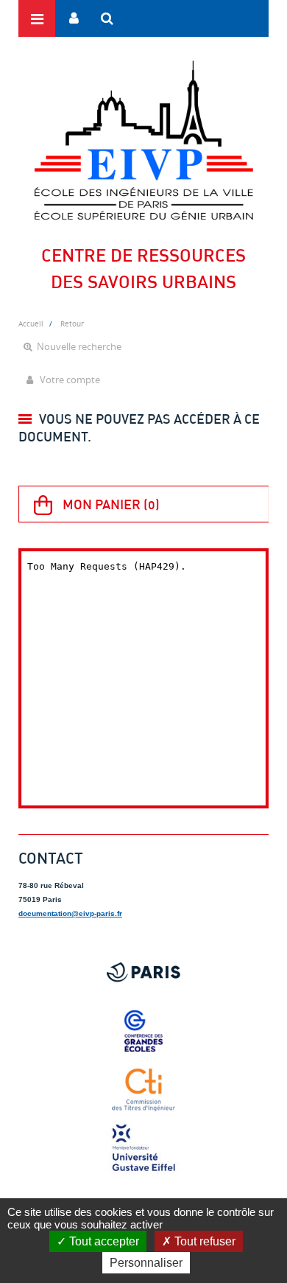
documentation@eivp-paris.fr (70, 913)
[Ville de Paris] (143, 972)
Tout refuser (203, 1241)
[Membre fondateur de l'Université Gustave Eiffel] (143, 1148)
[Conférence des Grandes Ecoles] (143, 1030)
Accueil (30, 323)
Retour (72, 323)
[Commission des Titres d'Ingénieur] (143, 1089)
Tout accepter (102, 1241)
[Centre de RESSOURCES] (143, 140)
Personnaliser (146, 1262)
